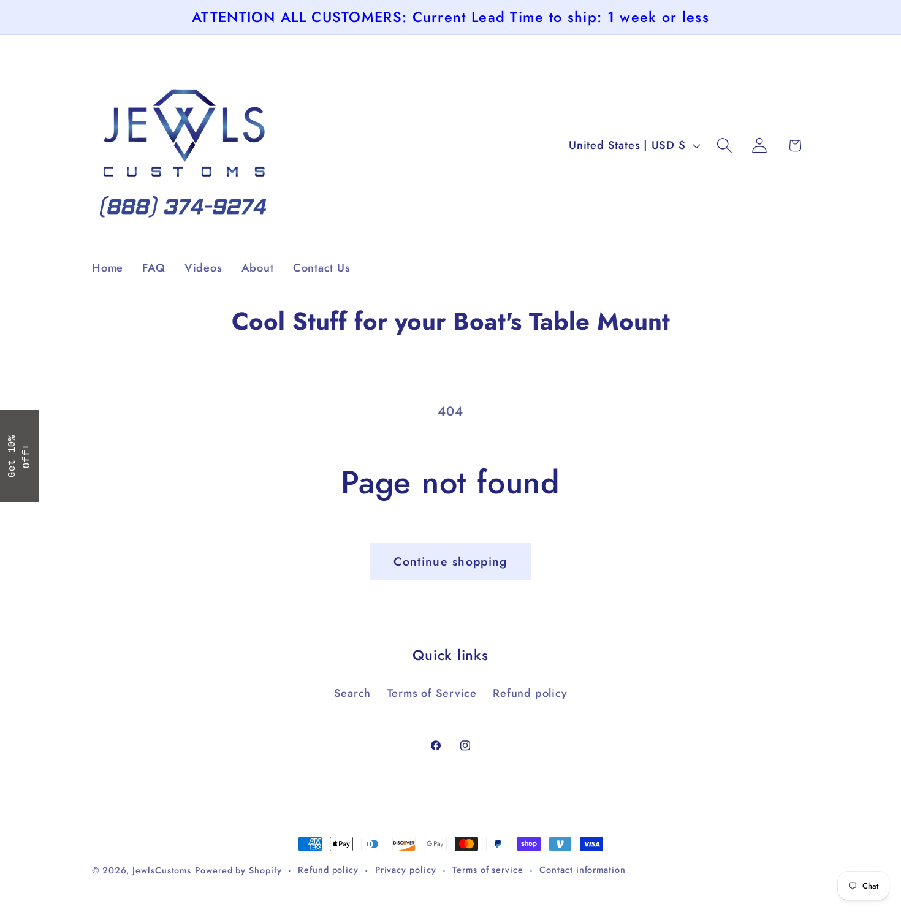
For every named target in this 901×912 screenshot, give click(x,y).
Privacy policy (405, 870)
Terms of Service (432, 693)
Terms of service (487, 870)
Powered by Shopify (238, 870)
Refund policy (530, 693)
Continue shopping (450, 561)
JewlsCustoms (161, 870)
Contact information (582, 870)
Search (352, 693)
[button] (724, 145)
